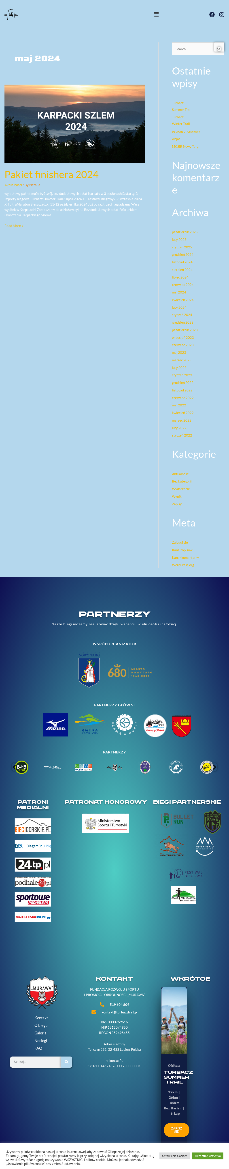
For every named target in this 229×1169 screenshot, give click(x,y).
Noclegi (40, 1040)
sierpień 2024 (182, 270)
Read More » (13, 226)
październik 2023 (185, 330)
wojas (176, 139)
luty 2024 (179, 307)
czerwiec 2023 (183, 345)
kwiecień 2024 (183, 300)
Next (214, 767)
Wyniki (177, 496)
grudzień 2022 (182, 383)
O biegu (40, 1025)
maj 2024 (179, 292)
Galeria (40, 1033)
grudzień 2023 (182, 322)
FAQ (38, 1048)
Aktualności (13, 185)
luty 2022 (179, 428)
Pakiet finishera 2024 (51, 174)
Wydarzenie (181, 489)
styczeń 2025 (182, 247)
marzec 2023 (181, 360)
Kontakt (41, 1018)
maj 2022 (179, 405)
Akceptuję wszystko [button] (208, 1156)
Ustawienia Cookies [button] (174, 1156)
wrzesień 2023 (183, 337)
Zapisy (177, 504)
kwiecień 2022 (183, 413)
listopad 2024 (182, 262)
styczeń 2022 (182, 435)
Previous (14, 767)
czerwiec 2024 (183, 285)
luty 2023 (179, 368)
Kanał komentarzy (185, 557)
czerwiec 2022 (183, 398)
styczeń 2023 (182, 375)
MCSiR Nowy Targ (185, 146)
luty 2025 (179, 239)
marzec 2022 (181, 420)
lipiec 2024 (180, 277)
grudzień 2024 (182, 254)
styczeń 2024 (182, 315)
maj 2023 (179, 352)
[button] (114, 14)
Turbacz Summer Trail (178, 1077)
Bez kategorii (182, 481)
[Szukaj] (66, 1062)
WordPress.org (183, 565)
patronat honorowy (186, 131)
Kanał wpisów (182, 550)
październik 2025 (185, 232)
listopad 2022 (182, 390)
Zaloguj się (180, 542)
